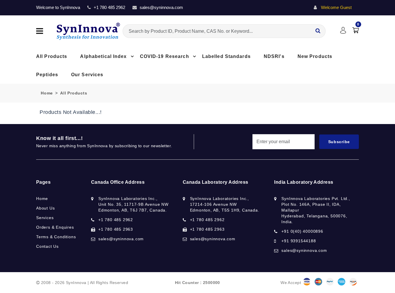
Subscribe (339, 141)
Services (44, 217)
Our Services (87, 74)
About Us (45, 208)
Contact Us (47, 246)
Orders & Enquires (55, 227)
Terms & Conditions (56, 236)
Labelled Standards (226, 56)
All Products (51, 56)
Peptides (47, 74)
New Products (315, 56)
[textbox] (224, 31)
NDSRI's (274, 56)
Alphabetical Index (103, 56)
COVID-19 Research (164, 56)
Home (47, 93)
